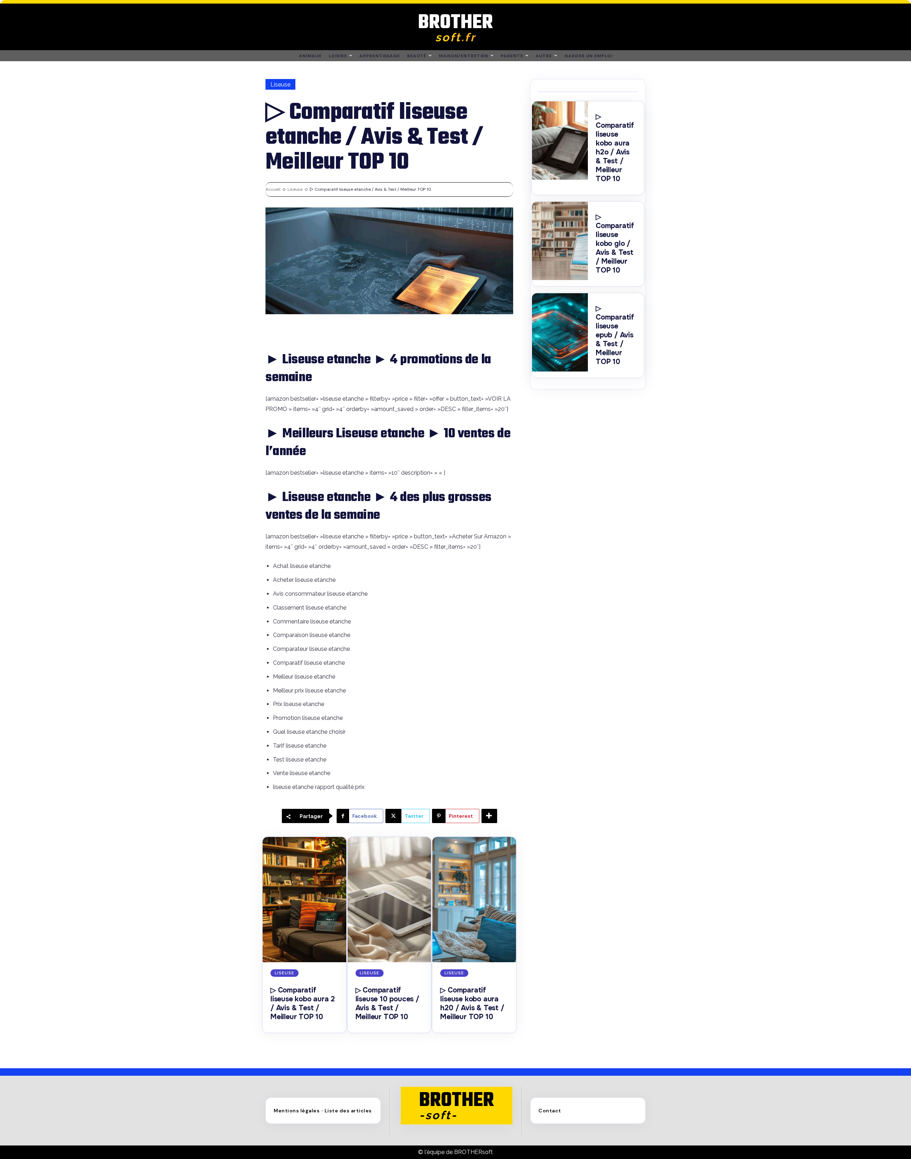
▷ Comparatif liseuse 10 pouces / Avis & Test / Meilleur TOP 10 (387, 1003)
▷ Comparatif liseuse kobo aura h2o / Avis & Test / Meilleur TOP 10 (615, 147)
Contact (549, 1110)
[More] (489, 816)
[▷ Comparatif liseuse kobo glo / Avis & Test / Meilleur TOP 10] (560, 241)
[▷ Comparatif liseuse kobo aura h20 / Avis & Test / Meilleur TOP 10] (474, 899)
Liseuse (280, 84)
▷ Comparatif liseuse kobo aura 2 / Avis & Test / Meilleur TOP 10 (302, 1003)
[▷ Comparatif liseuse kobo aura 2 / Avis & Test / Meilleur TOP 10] (304, 899)
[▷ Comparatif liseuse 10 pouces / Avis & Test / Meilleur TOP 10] (389, 899)
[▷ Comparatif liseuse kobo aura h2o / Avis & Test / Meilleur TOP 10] (560, 140)
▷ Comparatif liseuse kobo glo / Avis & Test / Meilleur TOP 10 (615, 243)
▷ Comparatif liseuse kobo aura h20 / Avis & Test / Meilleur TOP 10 (472, 1003)
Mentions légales (297, 1110)
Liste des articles (348, 1110)
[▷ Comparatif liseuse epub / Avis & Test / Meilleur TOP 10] (560, 332)
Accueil (272, 189)
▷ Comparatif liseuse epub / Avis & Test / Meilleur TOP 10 (615, 335)
